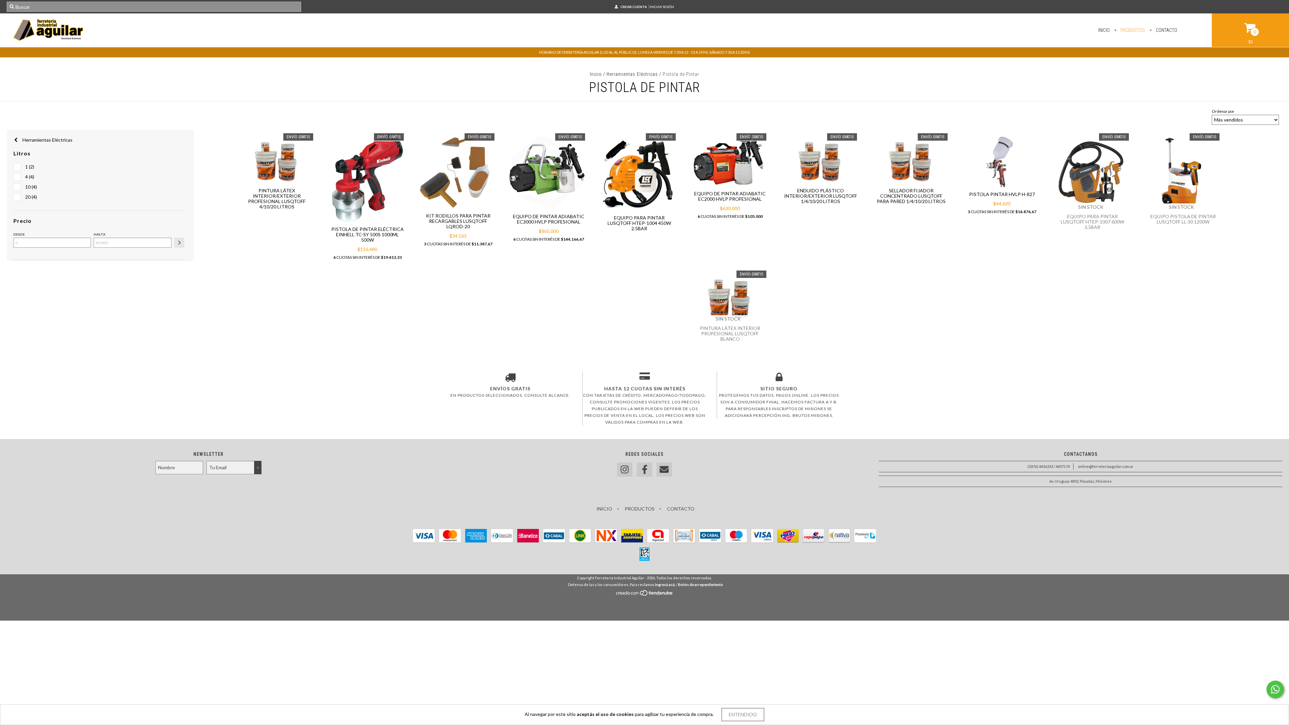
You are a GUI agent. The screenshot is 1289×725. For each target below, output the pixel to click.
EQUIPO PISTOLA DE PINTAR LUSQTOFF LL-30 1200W (1183, 219)
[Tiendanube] (644, 594)
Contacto (1166, 30)
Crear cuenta (633, 7)
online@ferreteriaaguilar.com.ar (1106, 466)
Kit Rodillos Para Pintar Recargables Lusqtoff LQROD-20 (458, 221)
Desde (19, 234)
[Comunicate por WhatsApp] (1275, 689)
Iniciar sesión (662, 7)
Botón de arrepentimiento (700, 584)
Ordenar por (1223, 111)
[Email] (664, 470)
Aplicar (179, 243)
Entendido (743, 714)
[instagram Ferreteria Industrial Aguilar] (624, 470)
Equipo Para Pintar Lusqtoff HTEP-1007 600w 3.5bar (1092, 221)
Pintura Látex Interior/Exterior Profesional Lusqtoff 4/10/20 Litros (276, 198)
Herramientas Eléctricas (632, 74)
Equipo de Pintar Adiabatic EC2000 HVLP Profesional (730, 196)
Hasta (99, 234)
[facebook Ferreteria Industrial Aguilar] (644, 470)
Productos (1132, 30)
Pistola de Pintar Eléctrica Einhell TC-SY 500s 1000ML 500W (367, 234)
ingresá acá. (665, 584)
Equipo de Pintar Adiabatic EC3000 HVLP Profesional (548, 219)
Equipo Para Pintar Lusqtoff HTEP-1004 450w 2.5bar (639, 223)
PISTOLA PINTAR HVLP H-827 (1002, 194)
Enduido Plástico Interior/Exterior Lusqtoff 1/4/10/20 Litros (820, 196)
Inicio (1104, 30)
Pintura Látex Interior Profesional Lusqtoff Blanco (730, 333)
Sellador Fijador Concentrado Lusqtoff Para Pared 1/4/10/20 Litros (911, 196)
